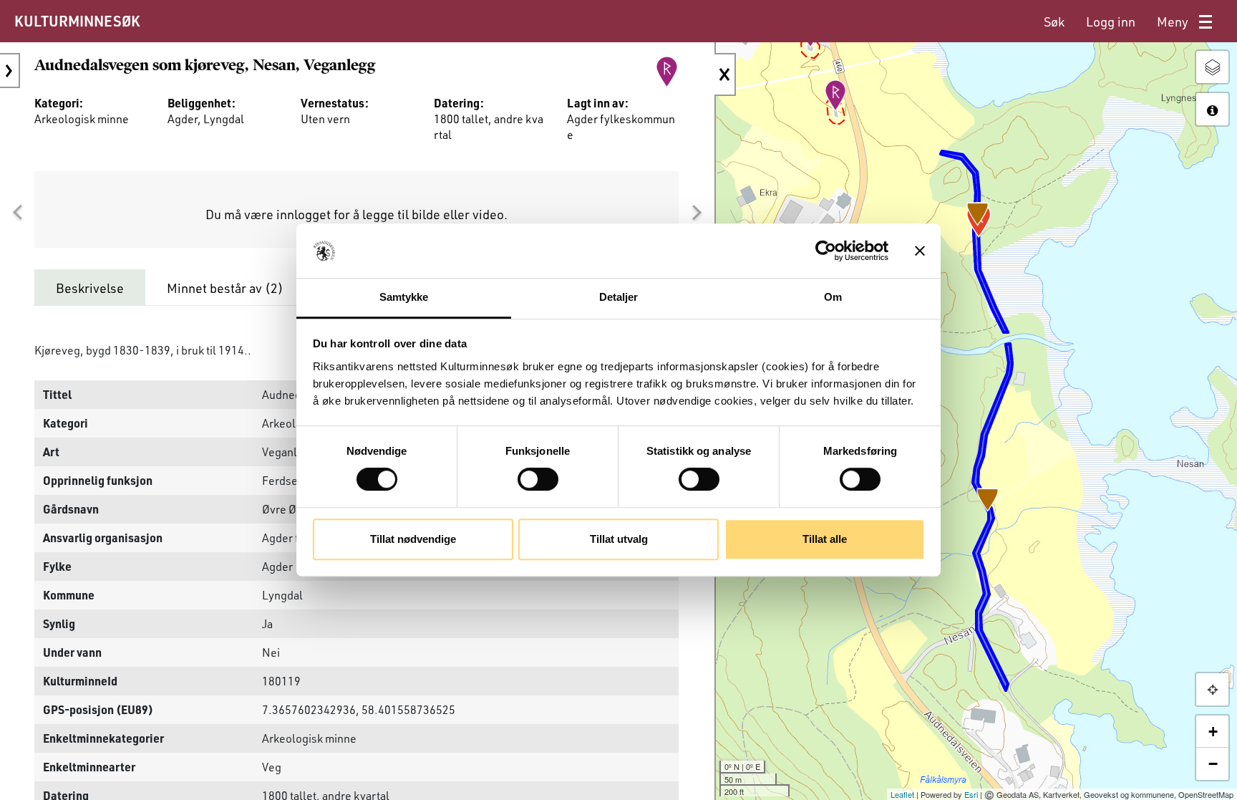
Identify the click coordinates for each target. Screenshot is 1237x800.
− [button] (1213, 764)
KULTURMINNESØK (77, 20)
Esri (971, 794)
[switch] (538, 479)
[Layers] (1212, 67)
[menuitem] (1054, 22)
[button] (17, 212)
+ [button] (1213, 732)
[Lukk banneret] (920, 251)
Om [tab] (833, 297)
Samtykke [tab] (404, 297)
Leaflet (902, 794)
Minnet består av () (225, 288)
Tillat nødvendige (413, 539)
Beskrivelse (90, 288)
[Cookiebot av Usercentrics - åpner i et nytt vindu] (825, 250)
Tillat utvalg (619, 539)
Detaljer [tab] (619, 297)
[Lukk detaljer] (725, 74)
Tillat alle (824, 539)
